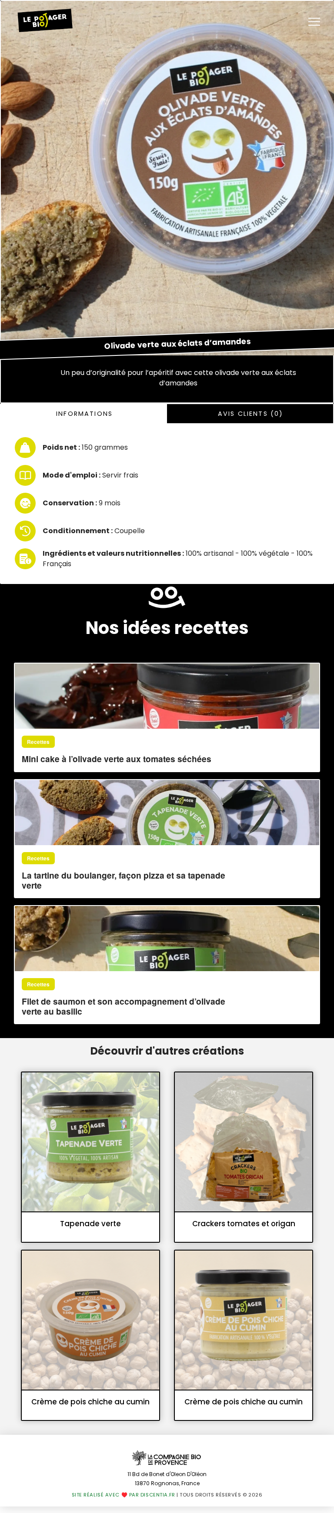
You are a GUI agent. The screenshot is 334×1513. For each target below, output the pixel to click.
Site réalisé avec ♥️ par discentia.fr (123, 1494)
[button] (314, 22)
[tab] (84, 413)
